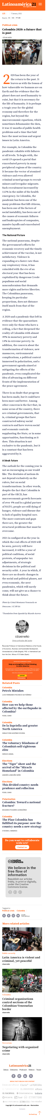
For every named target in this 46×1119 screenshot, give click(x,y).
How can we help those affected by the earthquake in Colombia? (21, 708)
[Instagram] (13, 915)
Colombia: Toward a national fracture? (21, 804)
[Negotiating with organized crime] (22, 1029)
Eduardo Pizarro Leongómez (14, 810)
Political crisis (9, 25)
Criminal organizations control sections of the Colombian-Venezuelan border (17, 1004)
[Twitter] (4, 915)
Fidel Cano (7, 716)
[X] (31, 1076)
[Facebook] (8, 915)
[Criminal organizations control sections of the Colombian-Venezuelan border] (22, 980)
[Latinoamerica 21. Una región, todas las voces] (20, 1065)
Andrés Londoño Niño (11, 775)
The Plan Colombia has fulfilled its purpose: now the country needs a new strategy (22, 823)
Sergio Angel (8, 754)
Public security (8, 953)
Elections (7, 760)
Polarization (8, 799)
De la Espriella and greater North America (20, 727)
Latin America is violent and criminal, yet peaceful (21, 959)
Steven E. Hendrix (9, 831)
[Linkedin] (18, 915)
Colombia (7, 687)
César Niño (7, 37)
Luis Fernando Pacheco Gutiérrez (16, 695)
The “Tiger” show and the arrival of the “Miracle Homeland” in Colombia (19, 767)
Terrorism (7, 1043)
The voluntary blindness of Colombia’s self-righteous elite (20, 746)
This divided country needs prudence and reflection (20, 786)
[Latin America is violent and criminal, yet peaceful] (22, 939)
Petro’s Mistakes (13, 691)
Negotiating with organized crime (20, 1049)
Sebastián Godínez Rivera (13, 733)
